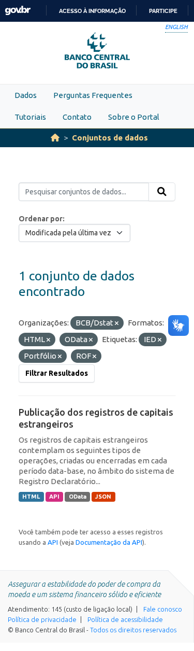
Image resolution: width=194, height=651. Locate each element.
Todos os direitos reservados (133, 629)
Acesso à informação (92, 11)
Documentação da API (109, 542)
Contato (77, 116)
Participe (163, 11)
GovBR (18, 11)
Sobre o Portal (133, 116)
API (54, 496)
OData (77, 496)
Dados (25, 95)
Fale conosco (162, 609)
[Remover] (116, 323)
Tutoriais (30, 116)
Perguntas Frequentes (92, 95)
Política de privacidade (42, 619)
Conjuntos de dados (110, 137)
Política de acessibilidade (125, 619)
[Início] (55, 137)
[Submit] (161, 191)
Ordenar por (41, 219)
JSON (103, 496)
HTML (31, 496)
